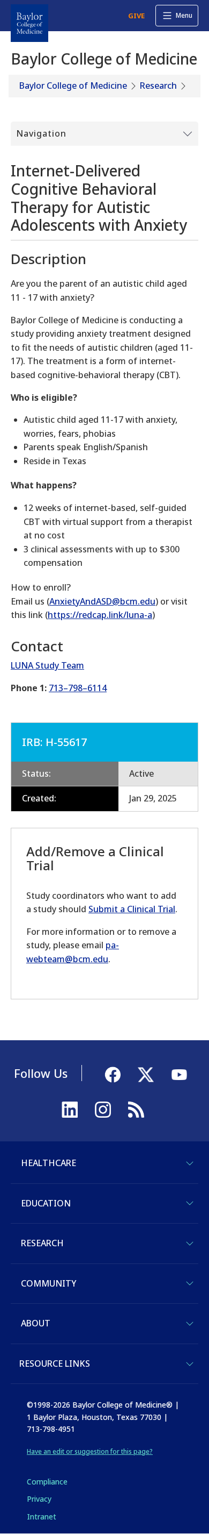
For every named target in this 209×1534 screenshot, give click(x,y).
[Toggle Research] (189, 1243)
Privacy (39, 1499)
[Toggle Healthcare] (189, 1163)
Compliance (47, 1481)
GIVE (136, 15)
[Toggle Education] (189, 1203)
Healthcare (48, 1163)
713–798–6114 (78, 688)
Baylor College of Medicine (73, 85)
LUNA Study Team (47, 665)
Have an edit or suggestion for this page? (90, 1451)
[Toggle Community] (189, 1283)
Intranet (41, 1516)
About (35, 1323)
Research (158, 85)
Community (48, 1283)
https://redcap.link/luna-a (100, 615)
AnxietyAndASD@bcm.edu (102, 601)
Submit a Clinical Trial (131, 909)
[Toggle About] (189, 1323)
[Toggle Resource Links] (189, 1364)
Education (46, 1203)
